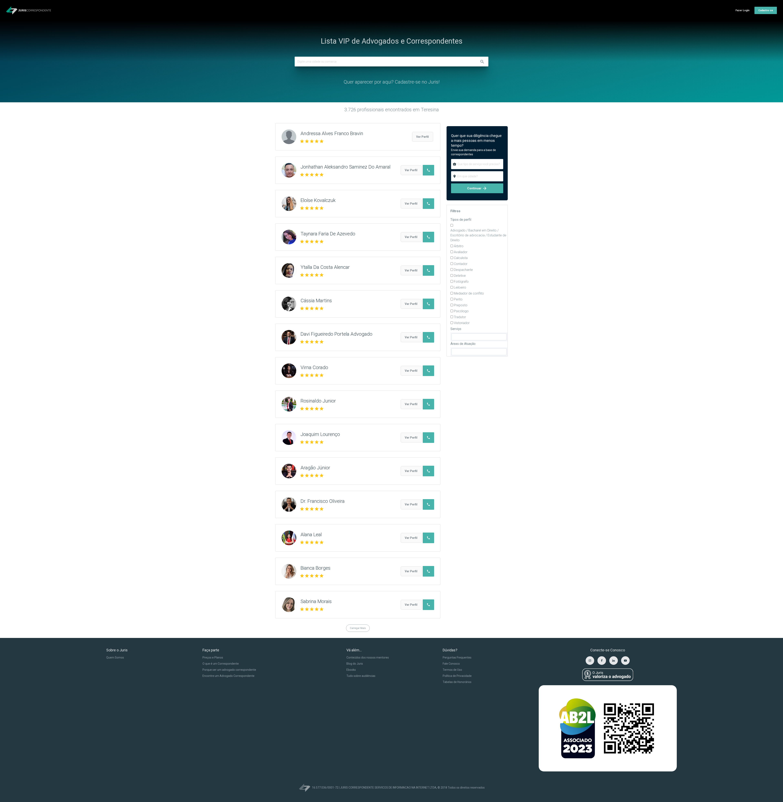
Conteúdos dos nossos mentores (367, 657)
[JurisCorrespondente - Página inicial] (28, 10)
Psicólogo (461, 311)
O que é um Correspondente (220, 663)
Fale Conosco (451, 663)
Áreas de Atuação (463, 344)
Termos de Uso (452, 669)
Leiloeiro (460, 287)
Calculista (461, 258)
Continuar (477, 188)
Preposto (460, 305)
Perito (458, 299)
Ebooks (351, 669)
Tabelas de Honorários (457, 682)
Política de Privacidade (457, 675)
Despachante (463, 270)
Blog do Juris (354, 663)
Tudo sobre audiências (360, 675)
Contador (460, 264)
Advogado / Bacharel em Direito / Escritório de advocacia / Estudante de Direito (478, 235)
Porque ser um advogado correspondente (229, 669)
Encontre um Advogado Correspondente (228, 675)
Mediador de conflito (469, 293)
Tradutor (460, 317)
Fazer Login (742, 10)
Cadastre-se (765, 10)
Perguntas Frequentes (457, 657)
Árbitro (458, 246)
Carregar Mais (358, 628)
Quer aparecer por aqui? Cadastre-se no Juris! (392, 82)
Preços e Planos (212, 657)
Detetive (460, 276)
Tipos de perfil (460, 220)
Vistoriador (462, 323)
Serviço (455, 329)
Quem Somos (115, 657)
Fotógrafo (461, 282)
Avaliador (460, 252)
